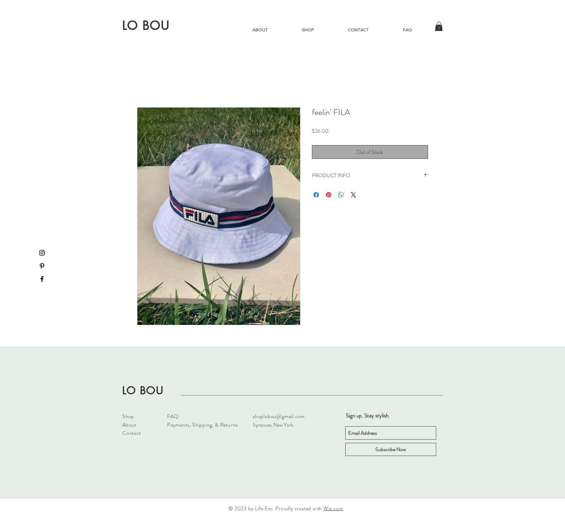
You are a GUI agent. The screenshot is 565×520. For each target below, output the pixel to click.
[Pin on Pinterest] (329, 195)
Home (143, 84)
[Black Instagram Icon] (42, 253)
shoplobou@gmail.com (279, 417)
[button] (439, 26)
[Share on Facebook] (316, 195)
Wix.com (333, 509)
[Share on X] (353, 195)
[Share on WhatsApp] (341, 195)
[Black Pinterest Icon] (42, 266)
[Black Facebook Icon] (42, 279)
